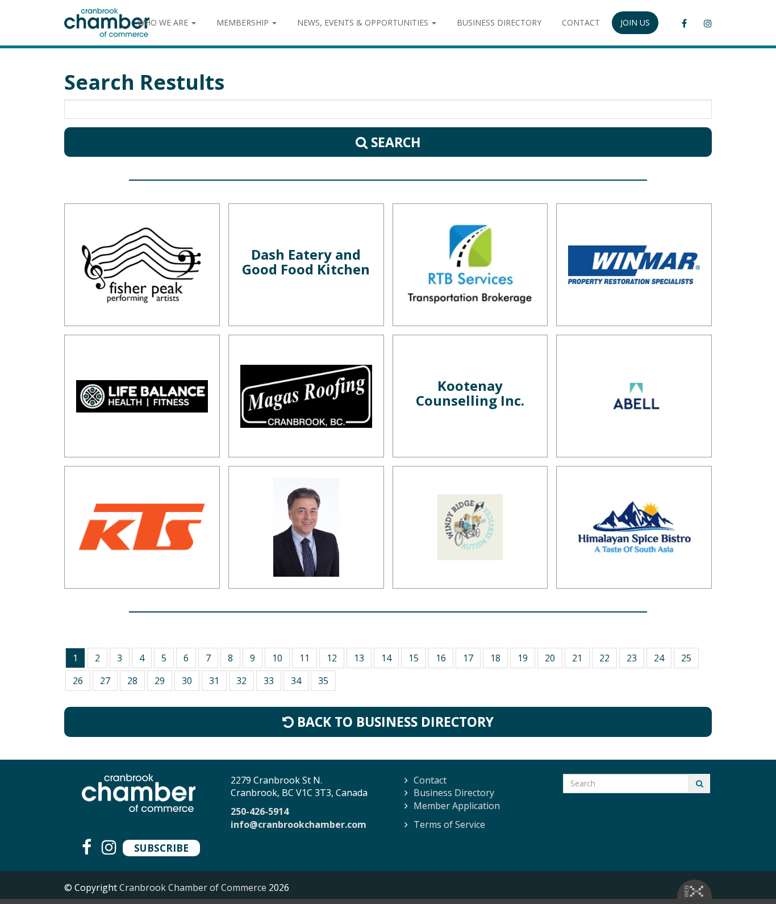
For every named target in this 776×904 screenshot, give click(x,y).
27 (105, 680)
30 (187, 680)
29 (160, 680)
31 (214, 680)
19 (523, 658)
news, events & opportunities (364, 22)
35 (323, 680)
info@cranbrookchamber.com (298, 824)
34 (296, 680)
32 (241, 680)
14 (386, 658)
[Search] (699, 783)
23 (632, 658)
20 (550, 658)
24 (659, 658)
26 (78, 680)
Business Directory (454, 792)
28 (132, 680)
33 (269, 680)
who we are (163, 22)
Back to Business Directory (394, 722)
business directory (499, 22)
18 (495, 658)
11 (304, 658)
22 (604, 658)
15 (413, 658)
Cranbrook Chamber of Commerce (192, 887)
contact (581, 22)
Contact (430, 780)
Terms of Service (449, 824)
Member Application (457, 805)
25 (686, 658)
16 (441, 658)
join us (635, 22)
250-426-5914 (260, 811)
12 (332, 658)
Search (394, 142)
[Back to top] (744, 872)
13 (359, 658)
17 (468, 658)
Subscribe (161, 848)
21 (577, 658)
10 (277, 658)
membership (243, 22)
